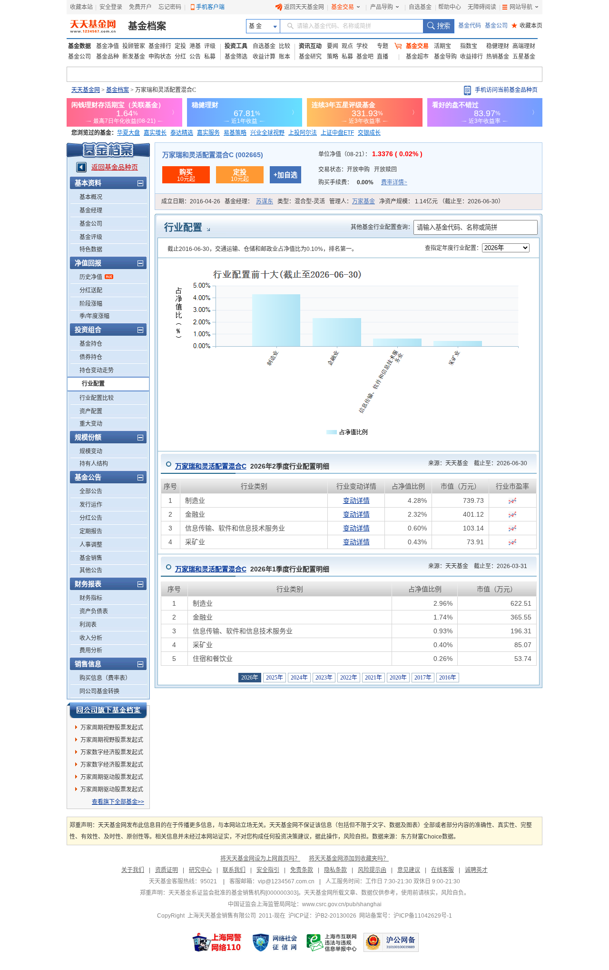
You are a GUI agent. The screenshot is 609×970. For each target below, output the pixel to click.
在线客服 (442, 870)
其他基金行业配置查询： (382, 227)
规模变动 (90, 451)
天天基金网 (85, 90)
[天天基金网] (94, 26)
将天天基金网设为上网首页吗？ (260, 858)
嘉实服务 (208, 133)
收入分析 (90, 638)
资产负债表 (93, 611)
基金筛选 (236, 56)
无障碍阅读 (482, 7)
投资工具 (236, 46)
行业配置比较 (96, 398)
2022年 (348, 677)
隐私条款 (335, 870)
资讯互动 (310, 46)
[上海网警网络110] (217, 942)
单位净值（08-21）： (370, 154)
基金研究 (310, 56)
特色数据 (90, 249)
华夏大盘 (128, 133)
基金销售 (90, 558)
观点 (347, 46)
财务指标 (90, 598)
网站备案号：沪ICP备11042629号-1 (405, 915)
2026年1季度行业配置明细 (252, 569)
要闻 (332, 46)
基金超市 (417, 56)
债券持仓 (90, 357)
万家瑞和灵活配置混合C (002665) (212, 155)
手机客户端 (210, 7)
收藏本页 (526, 25)
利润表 (88, 624)
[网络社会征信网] (274, 942)
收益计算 (264, 56)
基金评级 (90, 237)
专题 (382, 46)
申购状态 (159, 56)
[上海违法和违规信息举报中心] (332, 942)
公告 (195, 56)
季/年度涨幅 (94, 316)
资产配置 (90, 411)
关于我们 (132, 870)
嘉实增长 (155, 133)
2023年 (324, 677)
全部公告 (90, 491)
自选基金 (420, 7)
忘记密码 (169, 7)
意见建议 (408, 870)
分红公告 (90, 518)
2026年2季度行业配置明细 (252, 466)
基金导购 (445, 56)
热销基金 (497, 56)
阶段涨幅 (90, 303)
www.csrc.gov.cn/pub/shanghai (342, 904)
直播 (382, 56)
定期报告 (90, 531)
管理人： (352, 201)
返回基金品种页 (114, 167)
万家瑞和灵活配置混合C (210, 466)
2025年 (274, 677)
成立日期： (190, 201)
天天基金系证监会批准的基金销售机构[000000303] (233, 893)
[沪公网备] (391, 942)
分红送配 (90, 290)
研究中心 (200, 870)
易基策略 (235, 133)
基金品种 (107, 56)
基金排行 (159, 46)
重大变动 (90, 423)
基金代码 (469, 25)
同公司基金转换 (99, 691)
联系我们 (234, 870)
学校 (362, 46)
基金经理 (90, 210)
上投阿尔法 (302, 133)
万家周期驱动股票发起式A (111, 778)
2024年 (299, 677)
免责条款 (301, 870)
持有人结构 (93, 463)
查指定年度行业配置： (453, 248)
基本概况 (90, 197)
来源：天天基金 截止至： (474, 463)
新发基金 (133, 56)
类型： (301, 201)
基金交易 (342, 7)
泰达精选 (181, 133)
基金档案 (147, 26)
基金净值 (107, 46)
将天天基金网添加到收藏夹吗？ (349, 858)
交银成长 (369, 133)
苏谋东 (264, 201)
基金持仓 (90, 343)
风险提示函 (372, 870)
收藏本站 (81, 7)
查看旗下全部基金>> (118, 802)
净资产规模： (441, 201)
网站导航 (521, 7)
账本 (284, 56)
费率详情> (394, 182)
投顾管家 (133, 46)
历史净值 (90, 277)
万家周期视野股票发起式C (111, 741)
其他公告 (90, 570)
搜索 (438, 26)
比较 (284, 46)
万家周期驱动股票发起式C (111, 791)
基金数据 (79, 46)
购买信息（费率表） (105, 678)
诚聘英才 (476, 870)
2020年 (398, 677)
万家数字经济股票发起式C (111, 754)
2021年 (373, 677)
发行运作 (90, 504)
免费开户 (140, 7)
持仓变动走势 (96, 370)
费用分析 (90, 650)
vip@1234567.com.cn (286, 881)
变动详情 (356, 500)
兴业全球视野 (267, 133)
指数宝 (468, 46)
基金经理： (249, 201)
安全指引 (267, 870)
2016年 (447, 677)
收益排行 (471, 56)
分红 (180, 56)
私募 (210, 56)
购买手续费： (362, 182)
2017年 (423, 677)
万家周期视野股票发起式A (111, 729)
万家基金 (363, 201)
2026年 (249, 677)
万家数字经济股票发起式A (111, 766)
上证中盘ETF (337, 133)
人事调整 (90, 544)
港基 (195, 46)
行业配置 (93, 383)
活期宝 (442, 46)
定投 (180, 46)
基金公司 (496, 25)
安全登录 (110, 7)
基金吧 (364, 56)
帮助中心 (449, 7)
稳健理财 (497, 46)
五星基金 (523, 56)
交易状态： (357, 169)
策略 (332, 56)
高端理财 (523, 46)
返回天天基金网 (304, 7)
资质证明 (166, 870)
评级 (210, 46)
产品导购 (381, 7)
